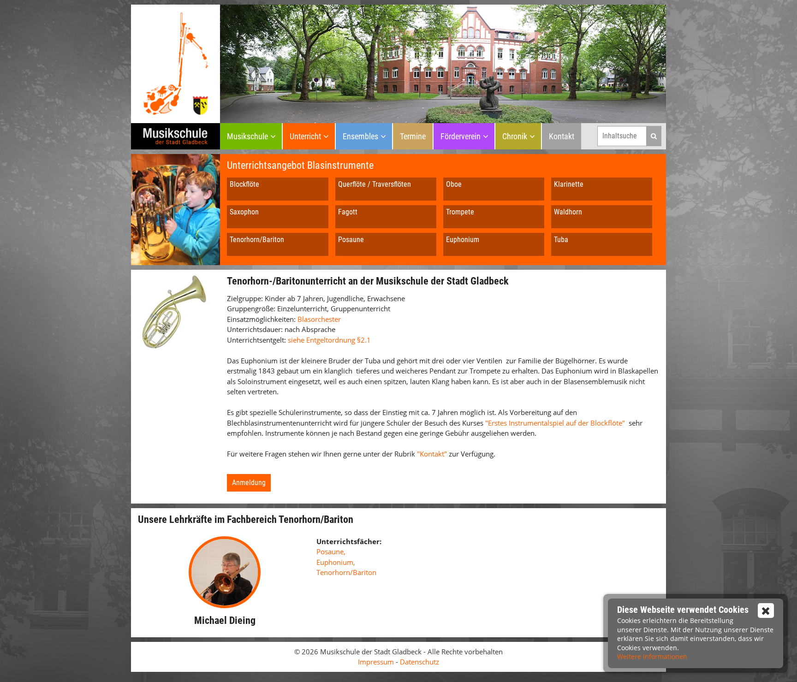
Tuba (561, 239)
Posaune (351, 239)
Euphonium (462, 239)
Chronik (514, 136)
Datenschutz (419, 661)
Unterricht (305, 136)
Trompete (460, 212)
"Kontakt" (433, 453)
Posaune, (330, 551)
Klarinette (568, 184)
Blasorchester (319, 319)
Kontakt (561, 136)
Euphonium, (335, 562)
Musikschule (247, 136)
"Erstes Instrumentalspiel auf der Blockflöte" (555, 422)
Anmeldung (249, 482)
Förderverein (460, 136)
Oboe (454, 184)
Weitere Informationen (652, 656)
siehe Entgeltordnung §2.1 (329, 339)
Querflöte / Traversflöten (374, 184)
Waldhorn (568, 212)
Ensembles (360, 136)
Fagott (347, 212)
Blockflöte (244, 184)
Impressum (376, 661)
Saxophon (244, 212)
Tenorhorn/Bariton (257, 239)
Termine (413, 136)
